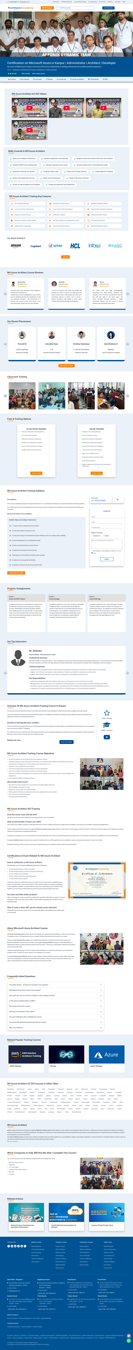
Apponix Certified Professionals (114, 1335)
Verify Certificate (53, 1338)
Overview (13, 79)
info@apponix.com (24, 2)
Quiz (96, 1338)
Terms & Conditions (17, 1338)
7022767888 (103, 1306)
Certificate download (61, 1335)
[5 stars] (15, 73)
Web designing (60, 1255)
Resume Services (64, 1338)
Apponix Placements (88, 1335)
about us (16, 1335)
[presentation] (6, 294)
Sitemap (101, 1338)
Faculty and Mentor (77, 79)
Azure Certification (85, 1255)
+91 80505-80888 (98, 500)
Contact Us (102, 1)
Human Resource (60, 1261)
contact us (24, 1335)
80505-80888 (12, 1288)
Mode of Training (96, 533)
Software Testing (108, 1252)
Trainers (45, 1338)
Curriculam (38, 79)
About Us (110, 1)
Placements (56, 1)
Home (9, 70)
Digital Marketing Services (77, 1338)
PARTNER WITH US (66, 1)
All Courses (48, 8)
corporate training (33, 1335)
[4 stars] (13, 73)
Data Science (35, 1255)
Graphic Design (108, 1258)
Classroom (96, 536)
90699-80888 (73, 1290)
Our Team (117, 1)
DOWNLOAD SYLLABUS (16, 573)
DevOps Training (60, 1246)
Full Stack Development (24, 1318)
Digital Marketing (36, 1246)
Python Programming (110, 1249)
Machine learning (60, 1252)
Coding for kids (108, 1268)
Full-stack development (37, 1249)
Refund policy (28, 1338)
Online (107, 536)
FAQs (106, 79)
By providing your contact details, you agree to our (107, 552)
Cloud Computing (12, 1318)
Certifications (94, 79)
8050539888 (72, 1304)
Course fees (62, 79)
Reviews (50, 79)
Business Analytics (61, 1258)
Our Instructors (92, 1)
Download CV (90, 1338)
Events (9, 1338)
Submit (106, 559)
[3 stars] (12, 73)
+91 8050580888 (12, 2)
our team (10, 1335)
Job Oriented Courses (80, 1)
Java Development (109, 1255)
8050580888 (103, 1290)
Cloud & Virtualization (37, 1258)
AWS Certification (60, 1249)
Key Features (25, 79)
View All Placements (66, 365)
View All (65, 257)
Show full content (66, 742)
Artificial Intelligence (109, 1261)
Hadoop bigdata (84, 1246)
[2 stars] (10, 73)
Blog (124, 1)
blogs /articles (38, 1338)
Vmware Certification (85, 1258)
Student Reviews (99, 1335)
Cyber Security (35, 1261)
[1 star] (8, 73)
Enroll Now (36, 473)
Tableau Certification (85, 1249)
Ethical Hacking (84, 1265)
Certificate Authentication (47, 1335)
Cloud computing (36, 1252)
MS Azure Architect (12, 1141)
